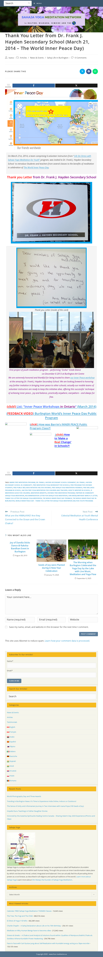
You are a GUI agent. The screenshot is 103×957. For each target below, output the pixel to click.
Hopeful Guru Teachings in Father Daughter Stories (27, 811)
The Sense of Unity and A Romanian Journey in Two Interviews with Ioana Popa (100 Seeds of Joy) (45, 806)
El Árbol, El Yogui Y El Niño (17, 921)
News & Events (37, 57)
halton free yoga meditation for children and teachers (44, 490)
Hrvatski (12, 771)
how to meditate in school (79, 490)
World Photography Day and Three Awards (24, 796)
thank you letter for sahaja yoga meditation (23, 498)
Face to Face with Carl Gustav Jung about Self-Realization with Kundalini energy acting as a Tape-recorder (48, 943)
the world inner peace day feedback (57, 498)
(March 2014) (51, 406)
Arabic (11, 737)
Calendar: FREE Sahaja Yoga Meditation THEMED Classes (29, 911)
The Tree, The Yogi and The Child (20, 916)
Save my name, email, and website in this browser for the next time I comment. (49, 627)
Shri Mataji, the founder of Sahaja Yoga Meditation (52, 880)
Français (12, 732)
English (12, 727)
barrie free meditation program (22, 482)
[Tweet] (76, 85)
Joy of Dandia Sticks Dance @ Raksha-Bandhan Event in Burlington (20, 547)
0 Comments (81, 57)
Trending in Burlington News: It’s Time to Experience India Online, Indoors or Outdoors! (41, 801)
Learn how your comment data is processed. (67, 640)
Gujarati (12, 761)
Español (12, 741)
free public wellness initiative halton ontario (32, 488)
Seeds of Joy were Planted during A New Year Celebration (51, 567)
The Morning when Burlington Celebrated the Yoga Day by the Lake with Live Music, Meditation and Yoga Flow (83, 568)
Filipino (12, 746)
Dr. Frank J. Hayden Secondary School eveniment (56, 482)
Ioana (11, 57)
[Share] (33, 85)
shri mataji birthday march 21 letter (82, 496)
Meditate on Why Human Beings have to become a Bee (29, 930)
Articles (23, 57)
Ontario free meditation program (61, 493)
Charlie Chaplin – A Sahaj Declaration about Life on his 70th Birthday (34, 925)
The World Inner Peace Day (36, 167)
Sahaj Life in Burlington (57, 57)
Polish (11, 776)
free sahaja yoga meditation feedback (67, 488)
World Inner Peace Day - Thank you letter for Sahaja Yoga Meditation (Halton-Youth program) (54, 501)
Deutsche (13, 756)
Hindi (11, 766)
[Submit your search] (29, 3)
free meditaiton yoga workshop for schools (51, 485)
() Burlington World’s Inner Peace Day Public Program (51, 415)
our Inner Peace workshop (82, 377)
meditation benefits (39, 493)
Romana (12, 780)
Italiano (12, 751)
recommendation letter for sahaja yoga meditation (46, 496)
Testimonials (12, 722)
